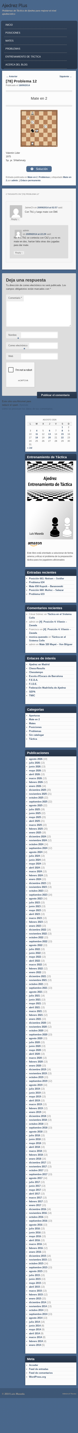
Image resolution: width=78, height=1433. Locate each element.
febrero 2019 (36, 1108)
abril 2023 (34, 914)
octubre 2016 (36, 1217)
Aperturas (34, 715)
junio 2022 (35, 953)
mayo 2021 (35, 1003)
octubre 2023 (36, 890)
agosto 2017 (35, 1178)
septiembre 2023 (38, 894)
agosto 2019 (35, 1085)
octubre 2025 (36, 797)
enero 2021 (35, 1019)
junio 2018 (35, 1139)
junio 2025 (35, 813)
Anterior (11, 76)
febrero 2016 (36, 1248)
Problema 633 (36, 594)
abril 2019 (34, 1100)
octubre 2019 (36, 1077)
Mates (9, 40)
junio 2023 (35, 906)
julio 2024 (34, 856)
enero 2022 (35, 972)
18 (36, 437)
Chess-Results (37, 668)
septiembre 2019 (38, 1081)
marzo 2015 (35, 1290)
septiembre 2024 (38, 848)
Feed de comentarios (41, 1373)
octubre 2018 (36, 1124)
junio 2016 (35, 1232)
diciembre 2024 (37, 836)
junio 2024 (35, 860)
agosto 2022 (35, 945)
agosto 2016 (35, 1224)
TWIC (32, 695)
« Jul (29, 448)
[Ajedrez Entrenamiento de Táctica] (50, 538)
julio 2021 (34, 995)
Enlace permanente (30, 180)
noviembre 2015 (38, 1259)
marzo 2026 (35, 778)
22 (62, 437)
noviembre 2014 (38, 1306)
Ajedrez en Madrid (39, 664)
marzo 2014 (35, 1337)
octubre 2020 (36, 1030)
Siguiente (65, 76)
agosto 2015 (35, 1271)
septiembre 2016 (38, 1220)
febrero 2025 (36, 828)
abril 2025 (34, 821)
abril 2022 (34, 960)
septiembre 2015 (38, 1267)
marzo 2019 (35, 1104)
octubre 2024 (36, 844)
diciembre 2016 (37, 1209)
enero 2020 (35, 1065)
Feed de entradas (38, 1369)
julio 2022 (34, 949)
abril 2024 (34, 867)
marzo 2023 (35, 918)
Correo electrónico (17, 346)
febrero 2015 (36, 1294)
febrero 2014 (36, 1341)
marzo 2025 (35, 825)
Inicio (9, 25)
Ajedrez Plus (14, 5)
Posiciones (12, 32)
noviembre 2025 (38, 794)
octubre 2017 (36, 1170)
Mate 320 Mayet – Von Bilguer (55, 644)
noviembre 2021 (38, 980)
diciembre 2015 (37, 1256)
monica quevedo (38, 637)
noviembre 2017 (38, 1166)
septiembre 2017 (38, 1174)
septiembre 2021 (38, 988)
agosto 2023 (35, 898)
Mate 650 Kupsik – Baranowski (46, 586)
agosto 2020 (35, 1038)
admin (14, 180)
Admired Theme (69, 1394)
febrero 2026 (36, 782)
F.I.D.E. (33, 684)
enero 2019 (35, 1112)
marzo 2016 (35, 1244)
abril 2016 (34, 1240)
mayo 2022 (35, 956)
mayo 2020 (35, 1050)
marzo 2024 (35, 871)
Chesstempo (36, 672)
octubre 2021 (36, 984)
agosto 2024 (35, 852)
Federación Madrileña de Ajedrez (47, 687)
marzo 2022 (35, 964)
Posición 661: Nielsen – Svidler (46, 578)
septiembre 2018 (38, 1127)
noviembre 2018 (38, 1120)
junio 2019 (35, 1092)
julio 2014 (34, 1322)
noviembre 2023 (38, 887)
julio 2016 (34, 1228)
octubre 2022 (36, 937)
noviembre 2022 (38, 933)
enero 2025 (35, 832)
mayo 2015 (35, 1283)
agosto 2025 (35, 805)
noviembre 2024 (38, 840)
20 (49, 437)
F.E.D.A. (33, 680)
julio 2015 (34, 1275)
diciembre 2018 (37, 1116)
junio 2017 (35, 1186)
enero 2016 (35, 1252)
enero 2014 (35, 1345)
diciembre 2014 (37, 1302)
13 (49, 434)
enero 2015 (35, 1298)
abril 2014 (34, 1333)
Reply (15, 219)
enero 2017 (35, 1205)
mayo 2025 (35, 817)
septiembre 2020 (38, 1034)
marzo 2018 (35, 1151)
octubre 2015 (36, 1263)
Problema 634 (36, 582)
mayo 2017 (35, 1190)
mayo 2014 (35, 1329)
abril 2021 (34, 1007)
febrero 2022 (36, 968)
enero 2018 (35, 1158)
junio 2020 (35, 1046)
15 (62, 434)
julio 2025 (34, 809)
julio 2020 (34, 1042)
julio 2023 (34, 902)
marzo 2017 (35, 1197)
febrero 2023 (36, 922)
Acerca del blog (16, 64)
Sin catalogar (36, 735)
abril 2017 (34, 1193)
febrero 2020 (36, 1061)
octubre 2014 (36, 1310)
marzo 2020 (35, 1058)
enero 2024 (35, 879)
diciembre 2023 (37, 883)
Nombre (13, 336)
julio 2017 (34, 1182)
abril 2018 (34, 1147)
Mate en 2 (33, 177)
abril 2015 (34, 1286)
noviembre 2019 (38, 1073)
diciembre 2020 (37, 1022)
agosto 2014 (35, 1318)
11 (37, 434)
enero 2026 (35, 786)
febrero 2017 (36, 1201)
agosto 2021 (35, 992)
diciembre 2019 (37, 1069)
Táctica (33, 739)
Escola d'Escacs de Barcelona (46, 676)
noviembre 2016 (38, 1213)
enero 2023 (35, 926)
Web (10, 356)
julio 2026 (34, 762)
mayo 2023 (35, 910)
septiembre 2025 (38, 801)
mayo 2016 (35, 1236)
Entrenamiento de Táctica (23, 56)
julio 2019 (34, 1088)
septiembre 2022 (38, 941)
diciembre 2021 (37, 976)
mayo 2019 (35, 1096)
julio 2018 (34, 1135)
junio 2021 (35, 999)
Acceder (33, 1365)
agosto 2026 (35, 759)
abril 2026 (34, 774)
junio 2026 (35, 766)
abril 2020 (34, 1054)
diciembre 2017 (37, 1162)
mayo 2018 (35, 1143)
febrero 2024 (36, 875)
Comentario (15, 298)
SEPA (32, 691)
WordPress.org (37, 1376)
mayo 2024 (35, 863)
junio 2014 (35, 1325)
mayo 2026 (35, 770)
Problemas (12, 48)
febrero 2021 (36, 1015)
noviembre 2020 (38, 1026)
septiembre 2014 (38, 1314)
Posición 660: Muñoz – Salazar (46, 590)
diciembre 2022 (37, 929)
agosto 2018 (35, 1131)
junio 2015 (35, 1279)
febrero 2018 (36, 1154)
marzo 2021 (35, 1011)
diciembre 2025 (37, 790)
